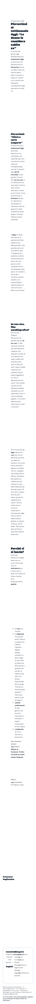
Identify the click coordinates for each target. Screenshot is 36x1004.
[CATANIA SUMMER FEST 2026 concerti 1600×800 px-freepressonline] (18, 295)
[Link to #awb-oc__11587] (6, 4)
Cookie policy (24, 990)
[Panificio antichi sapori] (18, 305)
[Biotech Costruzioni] (18, 224)
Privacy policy (15, 990)
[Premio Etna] (18, 314)
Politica (21, 954)
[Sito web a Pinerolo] (14, 994)
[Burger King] (18, 770)
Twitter (21, 752)
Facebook (14, 752)
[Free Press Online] (26, 2)
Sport (20, 957)
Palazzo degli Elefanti (17, 967)
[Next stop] (18, 762)
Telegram (19, 757)
